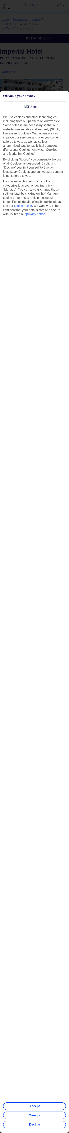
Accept (34, 1106)
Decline (34, 1124)
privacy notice (35, 214)
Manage (34, 1115)
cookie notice (23, 205)
